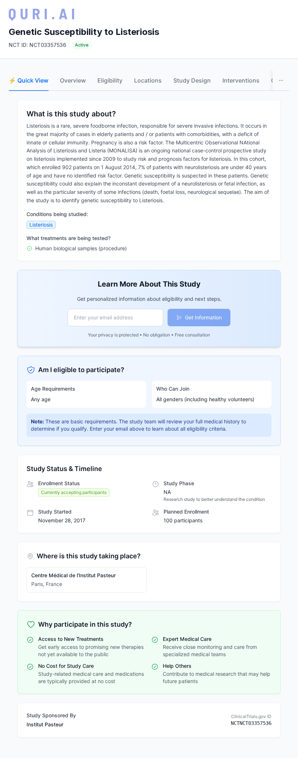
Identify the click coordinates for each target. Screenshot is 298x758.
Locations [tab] (148, 80)
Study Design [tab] (192, 80)
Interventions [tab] (240, 80)
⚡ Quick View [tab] (28, 80)
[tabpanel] (149, 418)
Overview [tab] (73, 80)
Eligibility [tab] (109, 80)
